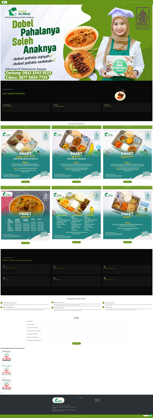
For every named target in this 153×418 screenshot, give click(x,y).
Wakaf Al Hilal (3, 392)
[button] (150, 415)
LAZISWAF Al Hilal (3, 363)
